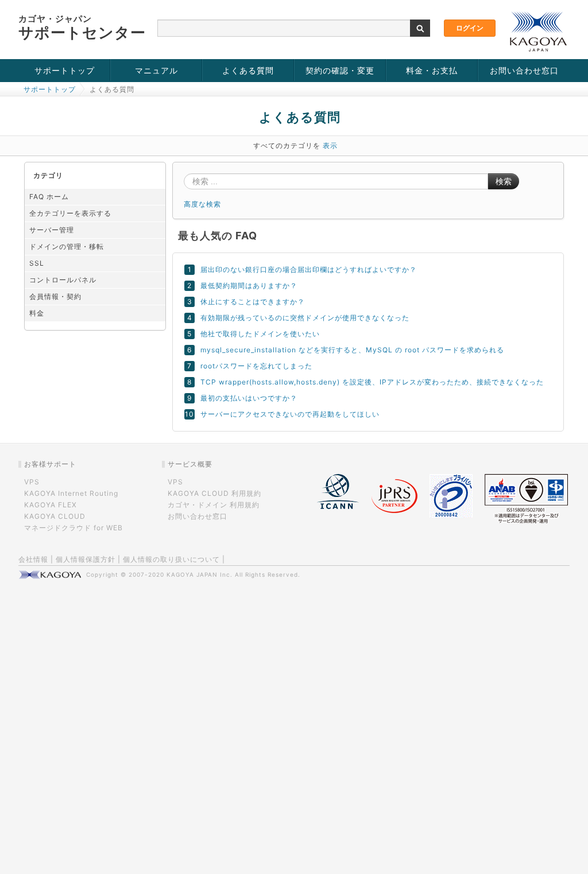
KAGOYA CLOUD (55, 516)
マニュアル (156, 70)
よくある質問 (248, 70)
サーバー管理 (51, 230)
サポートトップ (64, 70)
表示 (330, 145)
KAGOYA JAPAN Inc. (200, 574)
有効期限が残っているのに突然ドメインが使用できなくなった (304, 317)
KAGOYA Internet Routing (71, 493)
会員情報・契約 (55, 296)
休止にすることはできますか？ (252, 301)
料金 (36, 313)
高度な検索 (202, 204)
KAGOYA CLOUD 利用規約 (214, 493)
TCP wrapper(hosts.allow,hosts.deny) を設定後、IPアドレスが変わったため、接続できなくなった (372, 382)
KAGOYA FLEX (50, 504)
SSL (36, 263)
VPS (32, 481)
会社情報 (33, 559)
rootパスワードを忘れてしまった (256, 366)
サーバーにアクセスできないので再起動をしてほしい (290, 414)
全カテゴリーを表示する (70, 213)
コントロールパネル (62, 279)
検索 (504, 181)
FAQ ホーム (49, 196)
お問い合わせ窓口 (524, 70)
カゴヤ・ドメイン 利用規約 (214, 504)
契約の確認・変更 (339, 70)
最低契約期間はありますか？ (248, 285)
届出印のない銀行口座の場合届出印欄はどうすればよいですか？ (308, 269)
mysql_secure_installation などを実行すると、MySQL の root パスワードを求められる (352, 349)
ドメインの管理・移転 (66, 246)
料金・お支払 (432, 70)
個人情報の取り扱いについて (171, 559)
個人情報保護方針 (85, 559)
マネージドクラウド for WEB (73, 527)
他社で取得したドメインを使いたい (260, 333)
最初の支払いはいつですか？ (248, 398)
